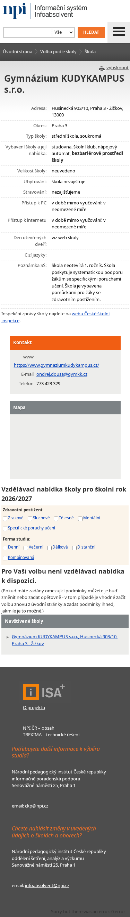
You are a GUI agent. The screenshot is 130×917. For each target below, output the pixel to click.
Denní (13, 547)
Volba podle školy (58, 51)
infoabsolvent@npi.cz (47, 885)
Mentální (91, 517)
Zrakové (16, 517)
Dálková (60, 547)
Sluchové (41, 517)
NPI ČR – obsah (38, 728)
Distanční (86, 547)
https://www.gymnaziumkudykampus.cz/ (56, 365)
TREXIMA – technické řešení (51, 734)
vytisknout (117, 67)
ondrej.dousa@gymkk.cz (61, 374)
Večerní (36, 547)
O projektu (34, 707)
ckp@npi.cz (36, 806)
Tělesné (66, 517)
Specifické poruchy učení (31, 527)
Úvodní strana (17, 51)
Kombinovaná (21, 557)
